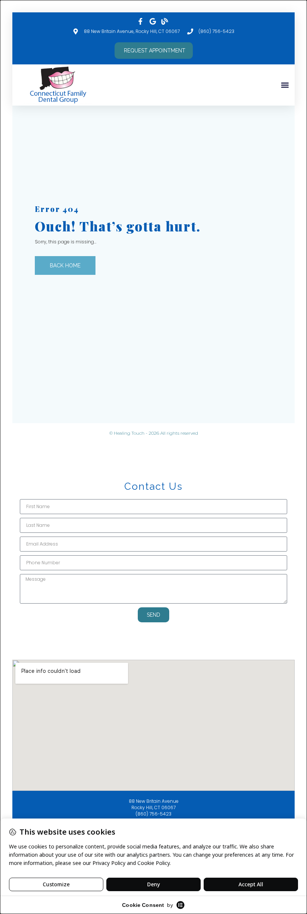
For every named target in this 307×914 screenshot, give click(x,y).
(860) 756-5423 (153, 814)
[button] (285, 85)
